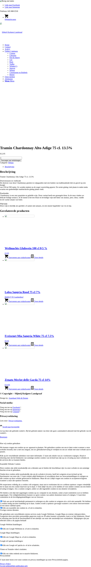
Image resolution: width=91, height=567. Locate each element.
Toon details (38, 257)
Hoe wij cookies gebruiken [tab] (10, 443)
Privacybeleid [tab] (5, 556)
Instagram (16, 409)
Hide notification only (19, 566)
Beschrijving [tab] (9, 167)
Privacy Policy (5, 564)
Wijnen (11, 163)
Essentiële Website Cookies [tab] (10, 464)
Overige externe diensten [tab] (9, 510)
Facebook (16, 407)
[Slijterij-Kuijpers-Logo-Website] (11, 32)
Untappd (16, 412)
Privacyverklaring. (15, 421)
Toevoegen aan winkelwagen (10, 160)
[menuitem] (48, 45)
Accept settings (5, 566)
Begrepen (3, 437)
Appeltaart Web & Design (18, 398)
